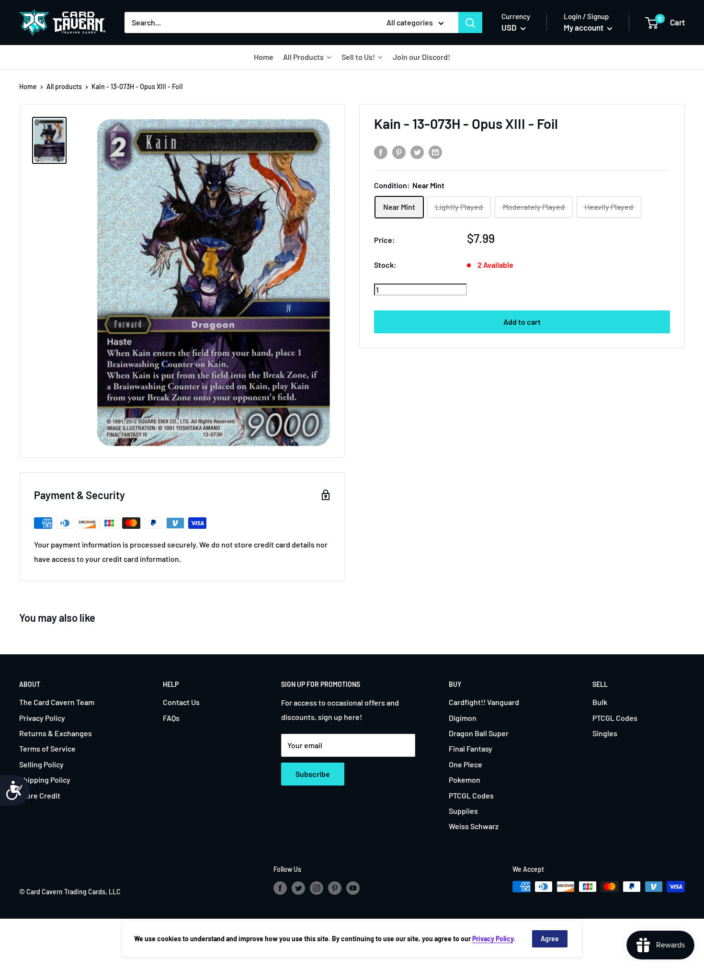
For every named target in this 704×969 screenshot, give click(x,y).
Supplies (463, 810)
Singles (604, 733)
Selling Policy (41, 764)
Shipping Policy (44, 779)
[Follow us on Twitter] (298, 887)
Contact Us (181, 702)
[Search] (470, 22)
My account (584, 27)
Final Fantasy (470, 748)
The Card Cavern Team (56, 702)
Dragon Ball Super (479, 733)
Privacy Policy (42, 717)
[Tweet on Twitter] (417, 151)
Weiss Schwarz (474, 826)
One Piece (465, 764)
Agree (550, 939)
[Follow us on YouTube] (353, 887)
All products (64, 86)
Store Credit (39, 795)
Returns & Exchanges (55, 733)
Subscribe (312, 773)
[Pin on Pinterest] (399, 151)
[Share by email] (435, 151)
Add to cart (522, 321)
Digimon (463, 717)
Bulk (599, 702)
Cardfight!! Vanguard (484, 702)
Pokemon (464, 779)
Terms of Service (47, 748)
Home (28, 86)
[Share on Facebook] (380, 151)
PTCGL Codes (471, 795)
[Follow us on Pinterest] (334, 887)
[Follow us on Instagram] (316, 887)
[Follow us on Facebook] (280, 887)
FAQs (171, 717)
